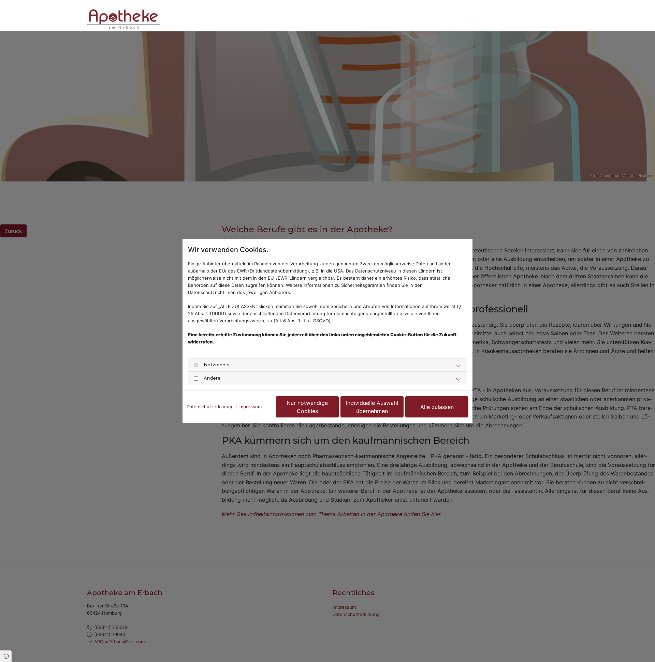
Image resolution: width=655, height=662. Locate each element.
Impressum (250, 406)
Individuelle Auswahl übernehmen (372, 406)
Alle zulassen (437, 406)
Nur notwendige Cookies (307, 406)
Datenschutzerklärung (210, 406)
